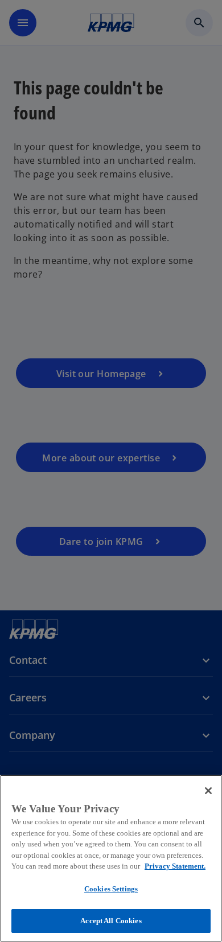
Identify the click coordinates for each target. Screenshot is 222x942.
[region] (111, 858)
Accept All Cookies (110, 920)
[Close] (208, 790)
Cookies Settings (111, 889)
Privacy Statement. (175, 866)
